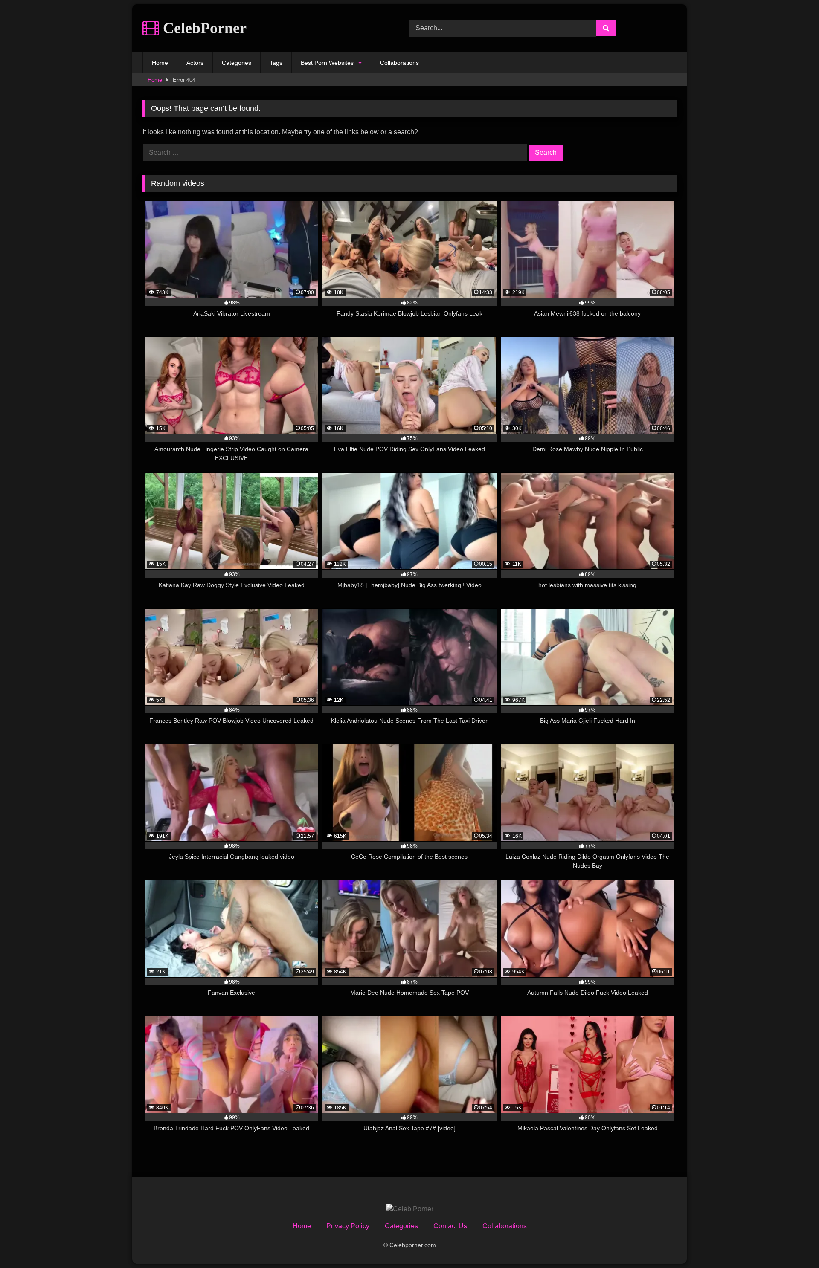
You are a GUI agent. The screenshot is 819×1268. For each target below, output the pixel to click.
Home (160, 62)
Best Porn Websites (327, 62)
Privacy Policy (347, 1226)
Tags (276, 62)
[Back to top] (792, 1242)
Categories (236, 62)
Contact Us (450, 1226)
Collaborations (399, 62)
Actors (194, 62)
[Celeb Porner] (409, 1209)
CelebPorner (203, 28)
